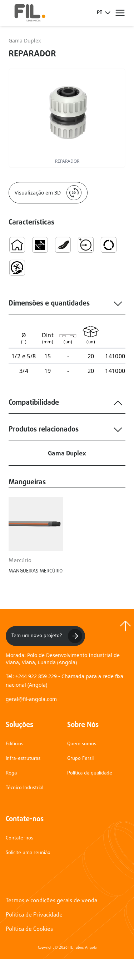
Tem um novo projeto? (36, 636)
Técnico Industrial (24, 788)
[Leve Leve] (62, 244)
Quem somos (81, 744)
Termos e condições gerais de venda (51, 901)
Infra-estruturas (23, 758)
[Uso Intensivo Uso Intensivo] (108, 244)
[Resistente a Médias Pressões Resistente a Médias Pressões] (85, 244)
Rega (11, 773)
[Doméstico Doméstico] (17, 244)
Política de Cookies (29, 929)
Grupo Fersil (80, 758)
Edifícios (14, 744)
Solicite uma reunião (28, 853)
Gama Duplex (25, 40)
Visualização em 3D (38, 192)
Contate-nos (19, 838)
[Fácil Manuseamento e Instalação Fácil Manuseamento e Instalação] (17, 267)
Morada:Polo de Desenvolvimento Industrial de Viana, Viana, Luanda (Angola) (63, 659)
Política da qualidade (89, 773)
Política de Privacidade (34, 915)
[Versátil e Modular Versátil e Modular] (40, 244)
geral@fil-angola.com (31, 699)
